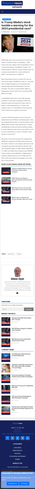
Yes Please (24, 483)
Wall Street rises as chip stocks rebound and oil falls (21, 339)
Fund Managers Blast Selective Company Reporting (21, 354)
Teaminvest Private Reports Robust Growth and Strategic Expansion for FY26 (22, 408)
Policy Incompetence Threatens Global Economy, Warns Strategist (22, 375)
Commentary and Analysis (17, 456)
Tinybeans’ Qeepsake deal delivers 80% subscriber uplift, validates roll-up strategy (22, 366)
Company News (6, 19)
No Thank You (13, 483)
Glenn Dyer (17, 278)
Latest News (17, 447)
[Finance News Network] (12, 4)
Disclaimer (17, 430)
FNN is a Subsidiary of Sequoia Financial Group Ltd (17, 434)
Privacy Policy (17, 432)
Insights (17, 459)
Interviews (17, 453)
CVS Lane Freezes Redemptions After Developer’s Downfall (21, 397)
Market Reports (17, 450)
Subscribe (29, 309)
